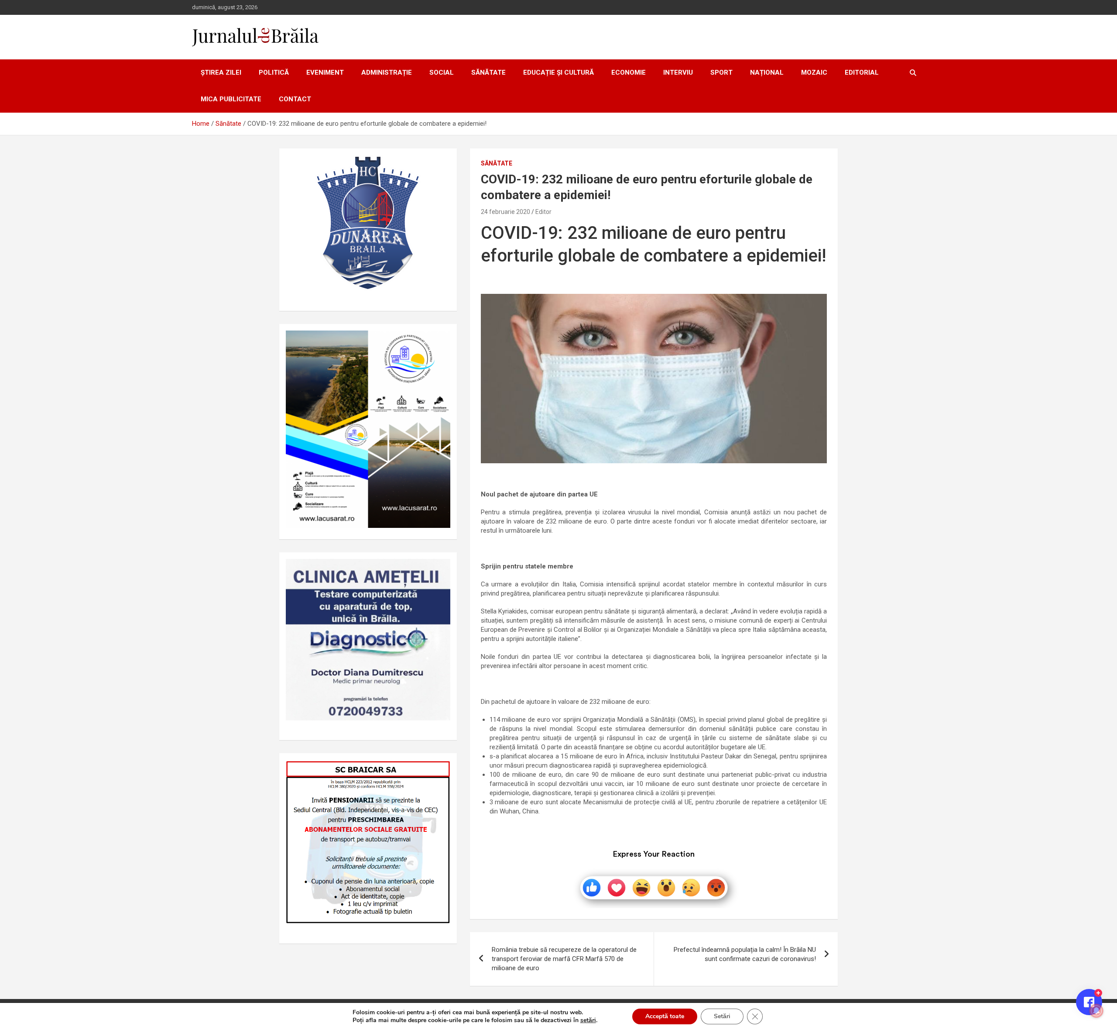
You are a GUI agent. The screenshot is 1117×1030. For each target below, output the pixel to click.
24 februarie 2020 (505, 211)
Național (767, 72)
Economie (628, 72)
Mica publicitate (231, 99)
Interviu (678, 72)
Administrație (386, 72)
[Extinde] (439, 570)
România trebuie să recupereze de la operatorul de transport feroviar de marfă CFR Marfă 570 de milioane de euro (564, 959)
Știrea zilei (221, 72)
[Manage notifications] (1096, 1011)
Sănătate (488, 72)
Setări (722, 1016)
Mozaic (814, 72)
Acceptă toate (664, 1016)
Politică (274, 72)
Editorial (862, 72)
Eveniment (325, 72)
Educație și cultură (558, 72)
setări (588, 1020)
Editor (543, 211)
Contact (295, 99)
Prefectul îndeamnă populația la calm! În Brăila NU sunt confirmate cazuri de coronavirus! (745, 954)
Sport (721, 72)
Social (441, 72)
